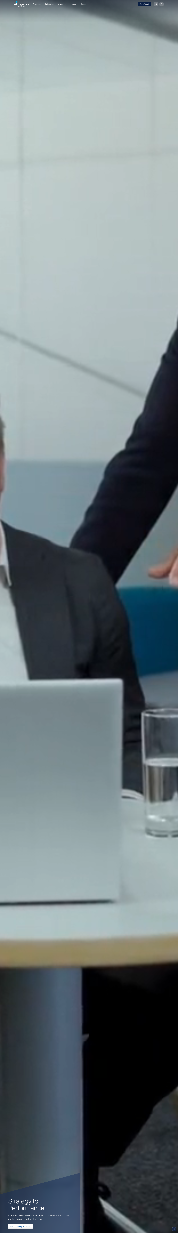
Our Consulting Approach (20, 1226)
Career (83, 4)
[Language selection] (161, 4)
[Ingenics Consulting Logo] (21, 4)
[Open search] (156, 4)
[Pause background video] (174, 1229)
